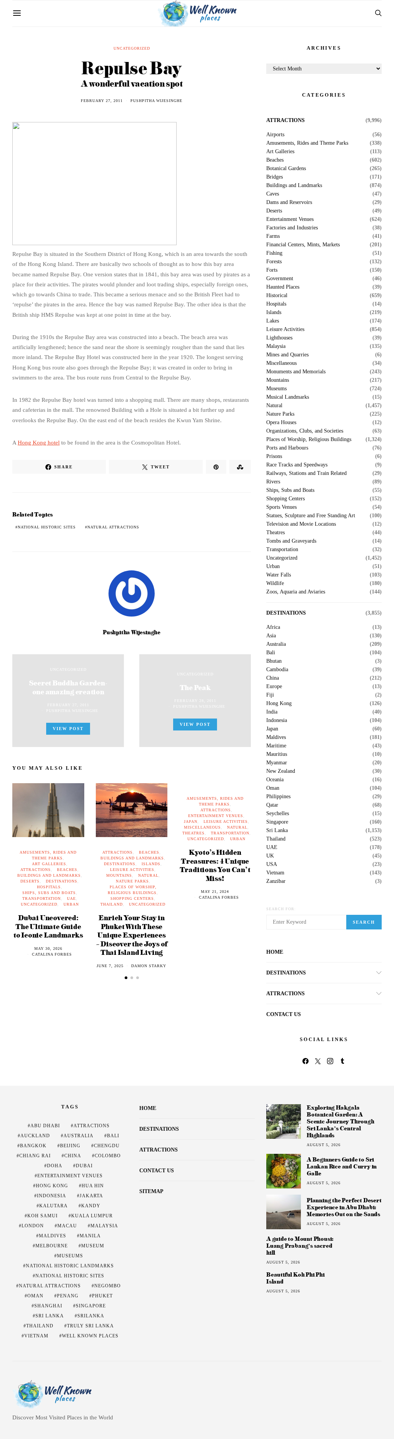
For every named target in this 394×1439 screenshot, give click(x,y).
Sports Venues (281, 507)
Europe (274, 686)
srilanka (90, 1316)
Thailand (111, 904)
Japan (190, 821)
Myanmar (276, 762)
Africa (273, 627)
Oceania (275, 779)
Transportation (41, 898)
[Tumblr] (342, 1061)
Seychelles (277, 813)
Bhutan (274, 661)
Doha (54, 1165)
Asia (271, 635)
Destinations (61, 881)
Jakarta (91, 1195)
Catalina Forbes (52, 954)
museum (92, 1245)
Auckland (35, 1135)
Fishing (274, 253)
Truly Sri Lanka (90, 1326)
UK (270, 856)
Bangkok (33, 1145)
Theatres (193, 833)
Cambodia (277, 669)
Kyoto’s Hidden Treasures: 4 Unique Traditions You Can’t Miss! (215, 864)
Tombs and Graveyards (291, 541)
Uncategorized (132, 48)
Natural (148, 875)
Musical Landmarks (287, 397)
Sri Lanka (277, 830)
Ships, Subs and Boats (49, 893)
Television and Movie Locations (301, 524)
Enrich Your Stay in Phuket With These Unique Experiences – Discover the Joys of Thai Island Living (132, 934)
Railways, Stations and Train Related (306, 473)
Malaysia (275, 346)
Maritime (276, 746)
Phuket (102, 1296)
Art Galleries (49, 864)
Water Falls (278, 575)
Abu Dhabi (45, 1125)
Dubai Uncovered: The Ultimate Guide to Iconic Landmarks (48, 926)
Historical (276, 295)
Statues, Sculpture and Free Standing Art (310, 515)
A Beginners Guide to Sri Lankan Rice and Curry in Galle (342, 1166)
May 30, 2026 (48, 948)
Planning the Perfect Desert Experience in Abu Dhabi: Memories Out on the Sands (344, 1207)
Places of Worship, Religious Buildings (308, 439)
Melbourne (51, 1245)
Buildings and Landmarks (49, 875)
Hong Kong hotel (39, 443)
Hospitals (49, 887)
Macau (67, 1225)
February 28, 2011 (195, 701)
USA (271, 864)
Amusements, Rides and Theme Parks (307, 143)
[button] (126, 978)
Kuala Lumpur (92, 1215)
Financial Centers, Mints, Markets (303, 244)
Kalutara (53, 1205)
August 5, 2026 (324, 1145)
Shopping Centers (132, 898)
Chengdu (107, 1145)
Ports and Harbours (287, 448)
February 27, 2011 (102, 101)
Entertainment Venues (215, 816)
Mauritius (276, 754)
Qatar (272, 805)
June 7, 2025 (110, 966)
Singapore (277, 822)
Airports (275, 134)
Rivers (273, 482)
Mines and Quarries (287, 355)
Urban (71, 904)
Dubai (84, 1165)
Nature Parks (132, 881)
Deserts (30, 881)
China (272, 678)
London (33, 1225)
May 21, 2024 (215, 891)
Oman (272, 788)
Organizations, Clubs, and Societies (304, 431)
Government (279, 278)
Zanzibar (275, 881)
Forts (271, 270)
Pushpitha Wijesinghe (156, 101)
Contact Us (283, 1014)
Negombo (107, 1286)
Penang (67, 1296)
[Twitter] (317, 1061)
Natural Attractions (113, 527)
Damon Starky (148, 966)
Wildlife (275, 583)
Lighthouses (279, 338)
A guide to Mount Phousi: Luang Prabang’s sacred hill (300, 1245)
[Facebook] (305, 1061)
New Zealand (280, 771)
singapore (91, 1306)
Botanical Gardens (286, 168)
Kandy (90, 1205)
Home (274, 952)
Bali (270, 652)
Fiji (270, 695)
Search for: (281, 909)
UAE (71, 898)
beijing (70, 1145)
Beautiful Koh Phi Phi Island (295, 1278)
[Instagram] (330, 1061)
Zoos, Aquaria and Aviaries (295, 592)
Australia (276, 644)
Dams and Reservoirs (289, 202)
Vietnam (275, 873)
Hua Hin (93, 1185)
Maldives (276, 737)
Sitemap (151, 1191)
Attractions (35, 869)
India (271, 712)
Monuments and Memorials (296, 371)
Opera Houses (281, 422)
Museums (276, 388)
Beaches (67, 869)
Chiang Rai (35, 1155)
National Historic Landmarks (70, 1266)
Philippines (278, 796)
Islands (151, 864)
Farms (273, 236)
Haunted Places (282, 287)
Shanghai (48, 1306)
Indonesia (276, 720)
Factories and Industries (292, 228)
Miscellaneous (202, 827)
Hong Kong (279, 703)
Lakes (272, 321)
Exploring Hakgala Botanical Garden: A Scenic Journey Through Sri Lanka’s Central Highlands (340, 1121)
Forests (274, 261)
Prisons (274, 456)
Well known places (90, 1336)
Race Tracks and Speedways (296, 465)
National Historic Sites (47, 527)
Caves (272, 194)
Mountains (119, 875)
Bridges (274, 177)
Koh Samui (42, 1215)
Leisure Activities (132, 869)
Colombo (108, 1155)
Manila (90, 1235)
